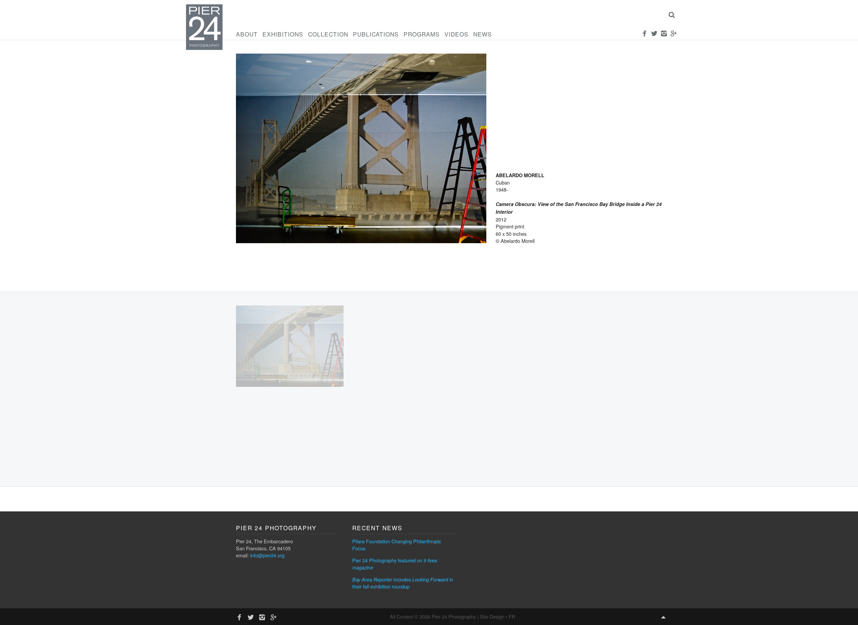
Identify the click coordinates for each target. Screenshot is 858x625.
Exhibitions (282, 34)
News (482, 34)
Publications (376, 34)
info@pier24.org (267, 555)
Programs (422, 34)
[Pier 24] (204, 48)
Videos (456, 34)
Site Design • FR (497, 616)
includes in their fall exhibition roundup (402, 583)
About (247, 34)
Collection (328, 34)
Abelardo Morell (520, 175)
